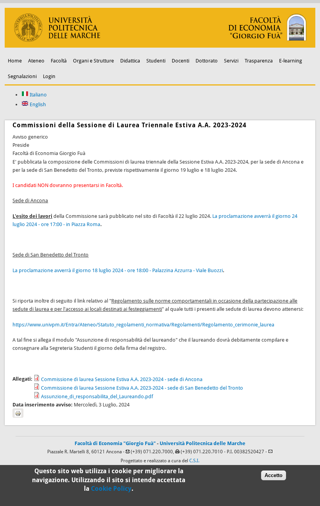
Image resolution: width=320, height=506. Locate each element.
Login (49, 76)
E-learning (290, 61)
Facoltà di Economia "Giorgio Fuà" (115, 443)
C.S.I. (194, 460)
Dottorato (207, 61)
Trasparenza (259, 61)
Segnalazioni (22, 76)
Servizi (231, 61)
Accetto (274, 475)
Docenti (180, 61)
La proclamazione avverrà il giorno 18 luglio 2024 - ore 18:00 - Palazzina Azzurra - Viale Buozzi (117, 270)
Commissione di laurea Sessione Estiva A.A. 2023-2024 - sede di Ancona (122, 379)
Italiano (37, 95)
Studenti (155, 61)
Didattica (130, 61)
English (37, 104)
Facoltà (59, 61)
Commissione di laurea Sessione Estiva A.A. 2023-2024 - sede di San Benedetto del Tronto (142, 388)
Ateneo (36, 61)
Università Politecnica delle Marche (202, 443)
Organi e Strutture (93, 61)
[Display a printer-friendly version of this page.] (17, 413)
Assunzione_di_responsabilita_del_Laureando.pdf (97, 396)
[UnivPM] (160, 46)
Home (15, 61)
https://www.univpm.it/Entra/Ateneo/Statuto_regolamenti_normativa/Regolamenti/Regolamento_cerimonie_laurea (143, 325)
